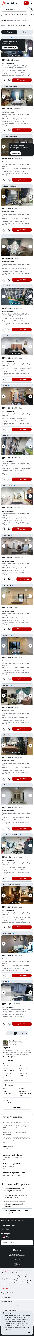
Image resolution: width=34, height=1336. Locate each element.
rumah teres (24, 1124)
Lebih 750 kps (6, 1175)
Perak (8, 1149)
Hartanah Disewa (7, 1302)
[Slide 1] (12, 55)
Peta (26, 32)
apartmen (14, 1125)
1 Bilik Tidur (11, 1166)
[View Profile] (17, 37)
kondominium (7, 1125)
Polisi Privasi (12, 1321)
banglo (25, 1125)
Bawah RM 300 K (18, 1157)
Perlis (4, 1149)
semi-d (20, 1125)
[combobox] (16, 9)
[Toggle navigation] (31, 3)
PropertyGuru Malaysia (8, 1293)
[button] (3, 20)
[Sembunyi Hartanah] (25, 42)
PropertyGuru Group (8, 1225)
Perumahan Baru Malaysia (9, 1306)
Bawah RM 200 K (7, 1157)
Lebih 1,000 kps (16, 1175)
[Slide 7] (21, 203)
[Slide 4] (17, 999)
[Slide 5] (18, 55)
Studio (4, 1166)
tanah (4, 1127)
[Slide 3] (15, 55)
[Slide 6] (19, 55)
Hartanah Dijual (6, 1297)
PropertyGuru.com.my (7, 1271)
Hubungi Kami (5, 1229)
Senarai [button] (10, 32)
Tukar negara (5, 1234)
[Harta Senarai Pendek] (29, 42)
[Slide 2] (14, 203)
